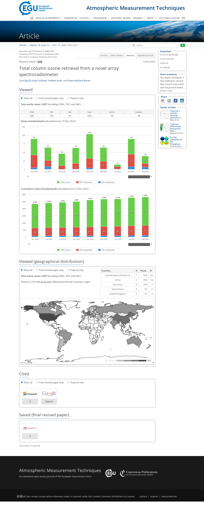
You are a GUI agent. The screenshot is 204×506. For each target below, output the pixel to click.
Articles (23, 45)
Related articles (146, 55)
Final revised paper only (51, 98)
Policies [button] (84, 18)
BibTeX (164, 63)
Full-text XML (167, 58)
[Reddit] (169, 100)
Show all (28, 98)
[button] (134, 45)
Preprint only (77, 98)
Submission (70, 18)
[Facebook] (176, 100)
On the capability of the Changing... (176, 140)
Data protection (169, 496)
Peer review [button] (100, 18)
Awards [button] (138, 18)
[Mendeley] (163, 100)
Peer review (117, 55)
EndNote (165, 67)
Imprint (154, 496)
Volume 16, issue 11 (39, 45)
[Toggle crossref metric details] (30, 393)
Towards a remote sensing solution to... (176, 114)
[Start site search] (183, 45)
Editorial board (121, 18)
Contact (143, 496)
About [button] (151, 18)
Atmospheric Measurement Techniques (135, 7)
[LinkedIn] (182, 100)
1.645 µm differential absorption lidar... (175, 127)
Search (49, 401)
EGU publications (169, 18)
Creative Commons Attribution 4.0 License (113, 496)
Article (104, 55)
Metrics (130, 55)
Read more (166, 90)
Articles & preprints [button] (48, 18)
